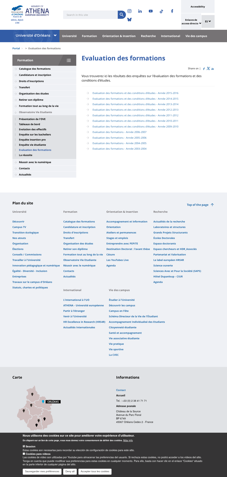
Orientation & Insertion (119, 36)
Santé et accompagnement (125, 332)
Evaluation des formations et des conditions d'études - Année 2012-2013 (135, 109)
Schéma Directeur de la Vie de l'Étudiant (133, 316)
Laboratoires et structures (169, 227)
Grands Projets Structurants (170, 232)
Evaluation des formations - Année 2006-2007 (119, 132)
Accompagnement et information (126, 221)
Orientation (113, 227)
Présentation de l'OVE (32, 119)
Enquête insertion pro (32, 139)
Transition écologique (25, 232)
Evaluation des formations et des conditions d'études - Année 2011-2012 (135, 115)
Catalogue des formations (35, 68)
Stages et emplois (117, 238)
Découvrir (18, 221)
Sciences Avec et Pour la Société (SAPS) (177, 271)
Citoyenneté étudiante (122, 327)
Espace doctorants (164, 243)
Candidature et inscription (35, 75)
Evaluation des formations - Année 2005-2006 (119, 137)
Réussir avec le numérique (35, 162)
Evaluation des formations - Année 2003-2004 (119, 148)
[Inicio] (17, 10)
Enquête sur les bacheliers (35, 134)
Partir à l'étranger (74, 311)
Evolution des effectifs (32, 129)
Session (30, 446)
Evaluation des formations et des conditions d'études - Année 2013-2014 (135, 104)
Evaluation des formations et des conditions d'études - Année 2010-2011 (135, 120)
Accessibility (198, 6)
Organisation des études (34, 93)
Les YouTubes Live (117, 260)
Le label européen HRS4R (168, 260)
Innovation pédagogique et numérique (36, 265)
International (170, 36)
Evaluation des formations (35, 150)
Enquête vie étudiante (32, 145)
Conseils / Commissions (26, 254)
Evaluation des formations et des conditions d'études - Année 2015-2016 (135, 93)
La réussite (25, 155)
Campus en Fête (119, 311)
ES (207, 21)
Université (69, 36)
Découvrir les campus (122, 305)
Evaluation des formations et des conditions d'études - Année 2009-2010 (135, 126)
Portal (16, 48)
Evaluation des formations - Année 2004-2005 (119, 143)
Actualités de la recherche (169, 221)
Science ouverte (163, 265)
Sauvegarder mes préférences (42, 471)
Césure (110, 254)
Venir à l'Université (75, 316)
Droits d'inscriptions (31, 81)
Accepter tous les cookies (95, 471)
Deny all (69, 471)
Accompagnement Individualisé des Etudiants (137, 321)
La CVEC (114, 354)
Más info (128, 440)
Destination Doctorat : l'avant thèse (128, 249)
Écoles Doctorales (164, 238)
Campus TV (19, 227)
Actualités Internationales (79, 327)
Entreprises (19, 276)
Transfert (24, 87)
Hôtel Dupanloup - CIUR (168, 276)
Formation (89, 36)
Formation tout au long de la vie (39, 106)
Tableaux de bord (29, 124)
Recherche (148, 36)
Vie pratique (116, 343)
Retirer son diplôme (31, 99)
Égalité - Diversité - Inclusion (29, 271)
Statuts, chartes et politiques (30, 287)
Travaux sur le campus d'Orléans (32, 282)
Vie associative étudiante (124, 338)
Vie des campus (196, 36)
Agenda (111, 265)
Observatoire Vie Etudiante (35, 112)
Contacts (24, 168)
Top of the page (197, 205)
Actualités (25, 174)
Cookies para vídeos (38, 453)
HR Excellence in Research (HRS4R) (84, 321)
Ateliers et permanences (121, 232)
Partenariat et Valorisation (169, 254)
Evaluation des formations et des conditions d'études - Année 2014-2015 (135, 98)
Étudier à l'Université (122, 300)
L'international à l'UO (76, 300)
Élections (17, 249)
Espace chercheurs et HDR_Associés (175, 249)
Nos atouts (19, 238)
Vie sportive (116, 349)
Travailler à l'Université (26, 260)
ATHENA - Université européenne (83, 305)
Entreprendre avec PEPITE (122, 243)
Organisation (20, 243)
